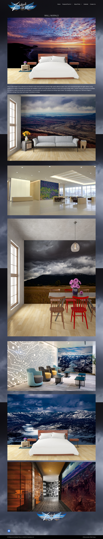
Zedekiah (86, 4)
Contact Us (93, 4)
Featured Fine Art (66, 4)
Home (58, 4)
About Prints (77, 4)
